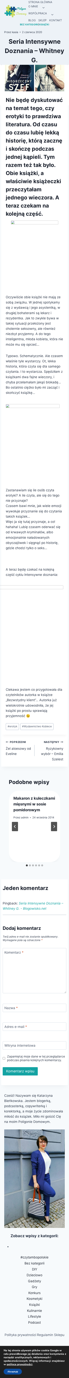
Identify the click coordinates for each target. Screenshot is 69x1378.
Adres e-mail (15, 1027)
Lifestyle (34, 1316)
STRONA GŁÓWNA (40, 2)
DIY (34, 1269)
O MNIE (33, 6)
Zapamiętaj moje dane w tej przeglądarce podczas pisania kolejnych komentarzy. (36, 1058)
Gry (34, 1287)
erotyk (12, 726)
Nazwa (11, 1008)
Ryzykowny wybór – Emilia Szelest (52, 750)
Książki (44, 24)
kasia (15, 32)
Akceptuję (12, 1371)
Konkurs (34, 1293)
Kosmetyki (34, 1299)
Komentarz (14, 952)
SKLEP (42, 20)
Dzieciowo (34, 1275)
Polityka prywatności (20, 1335)
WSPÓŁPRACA (37, 13)
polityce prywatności (19, 1364)
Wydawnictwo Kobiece (37, 726)
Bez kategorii (29, 24)
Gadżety (34, 1281)
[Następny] (54, 826)
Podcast (34, 1322)
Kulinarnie (34, 1311)
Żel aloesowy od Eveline (18, 748)
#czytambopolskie (34, 1257)
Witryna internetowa (19, 1045)
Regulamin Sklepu (50, 1335)
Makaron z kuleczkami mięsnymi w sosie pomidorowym (34, 804)
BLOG (32, 20)
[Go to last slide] (15, 826)
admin (25, 817)
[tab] (27, 865)
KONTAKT (55, 20)
